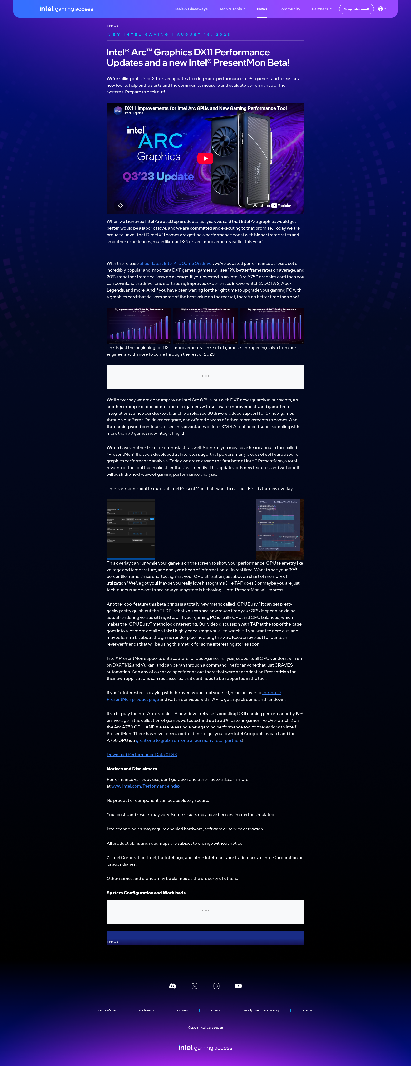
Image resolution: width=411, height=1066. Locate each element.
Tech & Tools (230, 8)
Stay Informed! (356, 9)
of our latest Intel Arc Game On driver (176, 263)
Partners (320, 8)
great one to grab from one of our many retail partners (189, 740)
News (262, 8)
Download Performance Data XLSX (142, 754)
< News (112, 26)
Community (289, 8)
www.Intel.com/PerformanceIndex (145, 785)
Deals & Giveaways (190, 8)
